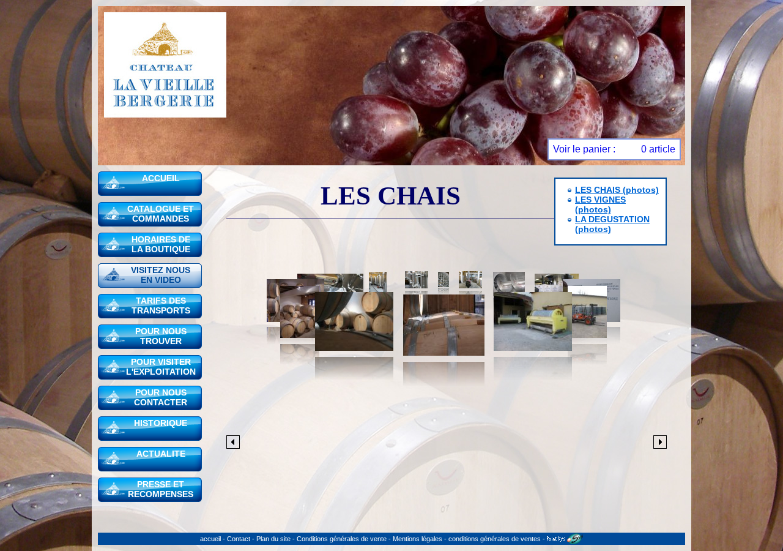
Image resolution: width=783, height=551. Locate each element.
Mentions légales (417, 538)
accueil (210, 538)
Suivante (660, 442)
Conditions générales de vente (342, 538)
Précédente (233, 442)
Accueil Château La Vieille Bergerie (165, 65)
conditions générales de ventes (494, 538)
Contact (238, 538)
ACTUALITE (160, 454)
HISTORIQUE (160, 423)
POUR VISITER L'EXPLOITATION (161, 367)
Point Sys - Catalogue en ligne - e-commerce (565, 539)
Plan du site (273, 538)
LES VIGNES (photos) (600, 204)
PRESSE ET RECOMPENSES (160, 489)
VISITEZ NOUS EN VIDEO (160, 275)
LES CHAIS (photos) (617, 190)
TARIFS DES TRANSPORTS (161, 305)
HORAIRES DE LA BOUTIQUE (161, 244)
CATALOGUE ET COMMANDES (160, 213)
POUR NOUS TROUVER (161, 336)
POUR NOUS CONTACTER (160, 397)
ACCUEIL (161, 178)
